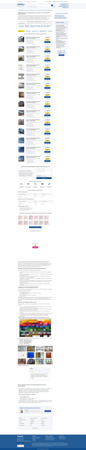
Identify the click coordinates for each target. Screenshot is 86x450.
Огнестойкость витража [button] (22, 21)
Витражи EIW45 (40, 26)
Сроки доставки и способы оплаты (61, 27)
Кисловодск (20, 1)
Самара (31, 423)
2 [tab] (38, 382)
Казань (20, 421)
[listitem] (21, 31)
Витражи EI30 (49, 25)
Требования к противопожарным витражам (61, 36)
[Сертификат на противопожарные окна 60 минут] (31, 223)
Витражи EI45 (21, 26)
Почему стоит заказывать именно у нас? (61, 39)
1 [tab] (37, 382)
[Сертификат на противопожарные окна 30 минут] (46, 217)
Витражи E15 (21, 25)
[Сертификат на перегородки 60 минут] (20, 217)
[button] (47, 40)
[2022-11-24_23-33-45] (41, 223)
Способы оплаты (28, 1)
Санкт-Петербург (22, 419)
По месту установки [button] (22, 23)
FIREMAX (21, 4)
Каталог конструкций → (49, 436)
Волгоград (43, 425)
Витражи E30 (27, 25)
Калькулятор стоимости (60, 32)
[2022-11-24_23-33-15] (36, 223)
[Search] (52, 5)
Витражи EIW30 (33, 26)
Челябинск (32, 419)
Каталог (50, 1)
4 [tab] (41, 382)
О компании (62, 1)
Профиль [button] (32, 21)
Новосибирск (21, 423)
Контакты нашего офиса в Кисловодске (60, 47)
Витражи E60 (38, 25)
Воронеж (42, 423)
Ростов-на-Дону (44, 418)
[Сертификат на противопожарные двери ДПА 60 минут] (25, 217)
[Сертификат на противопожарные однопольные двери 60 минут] (46, 223)
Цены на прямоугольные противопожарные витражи (60, 26)
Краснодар (43, 421)
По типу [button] (28, 21)
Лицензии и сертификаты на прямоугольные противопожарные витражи (60, 29)
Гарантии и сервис (34, 1)
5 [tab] (42, 382)
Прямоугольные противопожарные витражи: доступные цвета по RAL (60, 41)
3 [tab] (39, 382)
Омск (42, 419)
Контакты (66, 1)
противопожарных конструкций (38, 388)
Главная (46, 1)
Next (51, 374)
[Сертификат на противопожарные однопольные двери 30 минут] (25, 223)
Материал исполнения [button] (38, 21)
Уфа (31, 425)
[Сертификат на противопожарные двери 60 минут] (41, 217)
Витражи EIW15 (27, 26)
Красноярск (32, 421)
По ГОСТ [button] (44, 21)
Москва (20, 418)
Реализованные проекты (56, 1)
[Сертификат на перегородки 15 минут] (31, 217)
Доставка (24, 1)
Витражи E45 (32, 25)
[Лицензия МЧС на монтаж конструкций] (36, 217)
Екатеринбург (21, 425)
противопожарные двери (33, 6)
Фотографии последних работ (61, 43)
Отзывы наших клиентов (60, 45)
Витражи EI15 (43, 25)
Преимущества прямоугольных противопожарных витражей (61, 34)
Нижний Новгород (33, 418)
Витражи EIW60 (46, 26)
